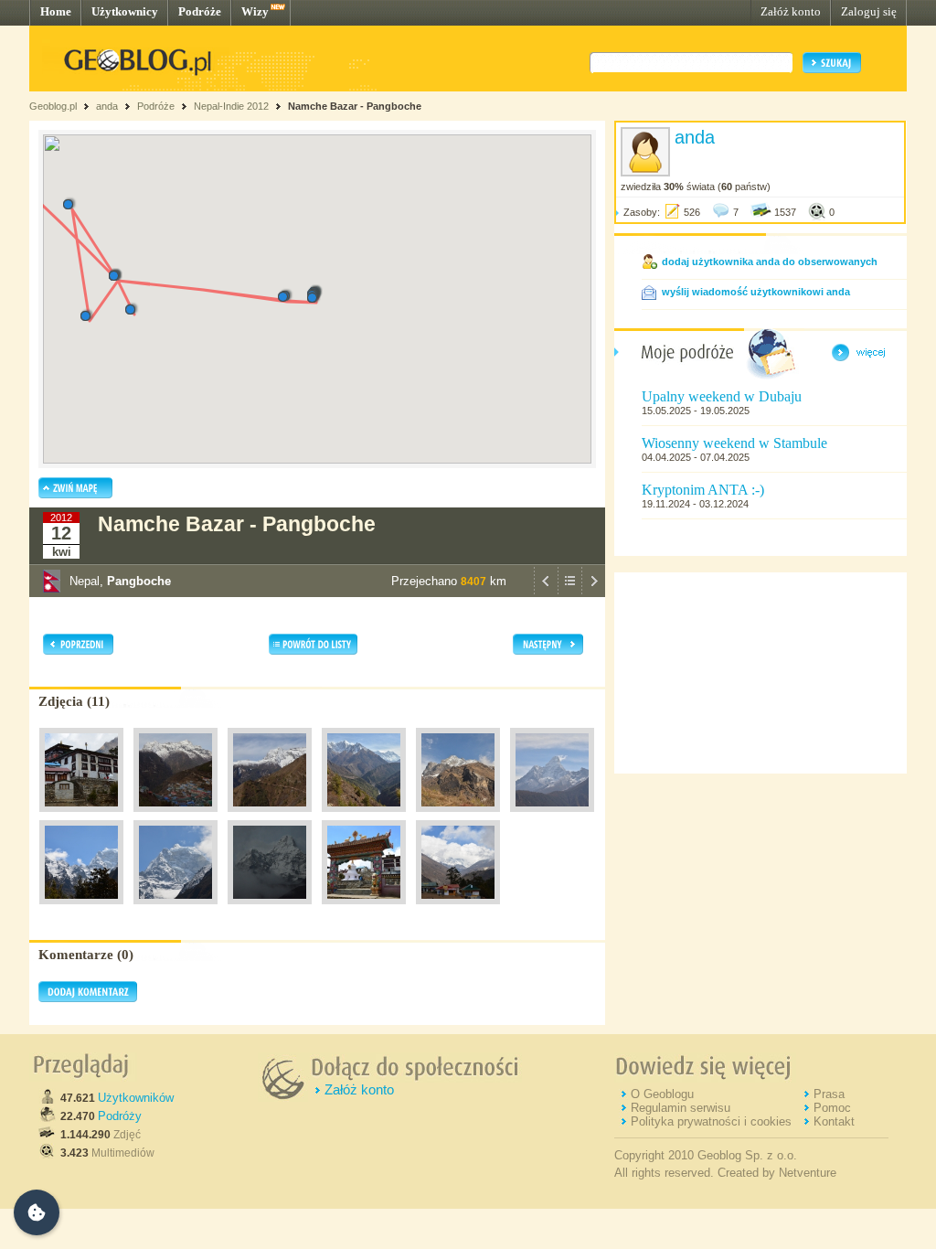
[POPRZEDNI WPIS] (546, 592)
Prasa (829, 1094)
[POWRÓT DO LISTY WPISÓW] (569, 592)
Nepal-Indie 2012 (231, 106)
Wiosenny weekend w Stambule (734, 443)
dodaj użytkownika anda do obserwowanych (770, 261)
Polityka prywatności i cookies (711, 1121)
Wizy (255, 11)
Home (55, 11)
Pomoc (832, 1108)
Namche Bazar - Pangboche (354, 106)
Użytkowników (136, 1098)
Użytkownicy (124, 11)
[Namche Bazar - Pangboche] (81, 816)
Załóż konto (790, 11)
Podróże (199, 11)
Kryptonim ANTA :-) (703, 489)
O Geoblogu (662, 1094)
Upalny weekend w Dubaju (722, 396)
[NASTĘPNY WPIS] (593, 592)
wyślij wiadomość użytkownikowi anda (756, 291)
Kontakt (834, 1121)
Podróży (120, 1116)
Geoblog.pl (53, 106)
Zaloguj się (869, 11)
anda (107, 106)
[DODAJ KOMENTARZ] (87, 998)
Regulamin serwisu (680, 1108)
